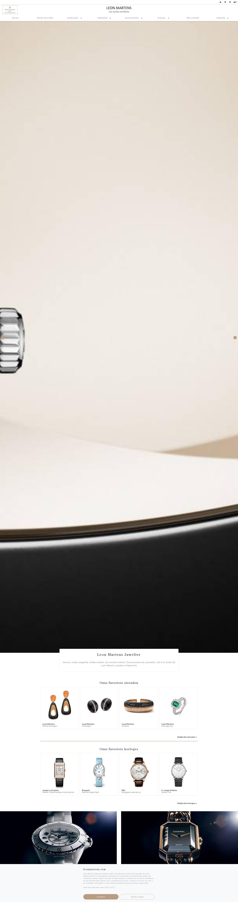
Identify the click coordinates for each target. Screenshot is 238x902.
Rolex (15, 18)
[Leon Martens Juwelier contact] (220, 2)
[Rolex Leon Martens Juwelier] (206, 10)
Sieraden (102, 18)
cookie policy (110, 887)
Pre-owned (193, 18)
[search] (230, 2)
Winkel (162, 18)
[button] (235, 337)
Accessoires (132, 18)
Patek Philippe (45, 18)
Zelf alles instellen (137, 897)
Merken (221, 18)
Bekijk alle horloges (186, 803)
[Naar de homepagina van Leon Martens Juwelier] (119, 10)
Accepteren (101, 897)
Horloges (73, 18)
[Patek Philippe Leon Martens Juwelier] (31, 9)
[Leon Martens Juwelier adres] (225, 2)
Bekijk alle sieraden (186, 737)
